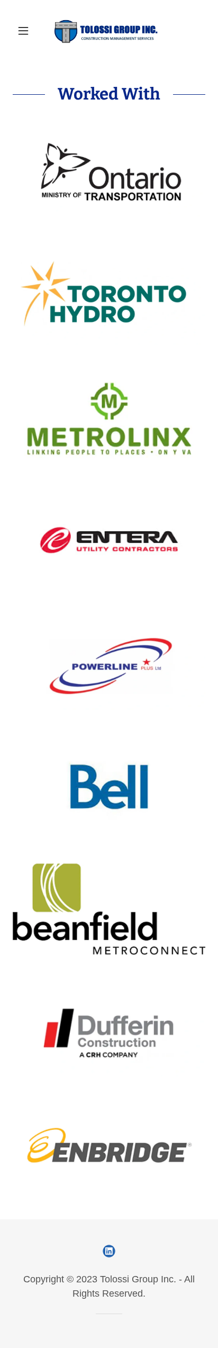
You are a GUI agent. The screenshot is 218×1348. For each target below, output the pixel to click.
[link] (109, 31)
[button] (27, 30)
